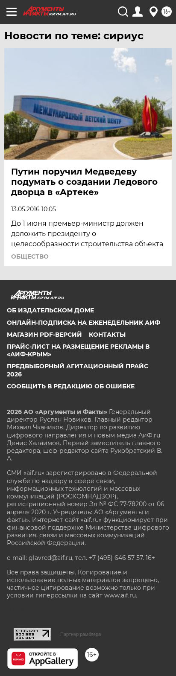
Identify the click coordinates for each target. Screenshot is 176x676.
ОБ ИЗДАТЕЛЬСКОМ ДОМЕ (50, 310)
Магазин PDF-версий (44, 334)
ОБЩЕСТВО (30, 256)
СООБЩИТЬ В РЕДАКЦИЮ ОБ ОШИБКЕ (71, 386)
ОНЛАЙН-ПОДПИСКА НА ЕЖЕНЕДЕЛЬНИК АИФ (83, 322)
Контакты (107, 334)
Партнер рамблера (80, 634)
